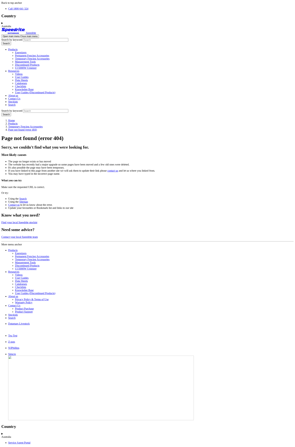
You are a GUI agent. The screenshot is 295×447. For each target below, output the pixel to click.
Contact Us (14, 98)
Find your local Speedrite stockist (19, 222)
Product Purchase (24, 308)
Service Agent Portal (19, 442)
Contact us (14, 204)
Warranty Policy (23, 302)
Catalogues (21, 83)
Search (12, 104)
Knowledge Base (24, 89)
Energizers (20, 52)
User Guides (22, 77)
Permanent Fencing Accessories (32, 55)
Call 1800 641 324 (18, 8)
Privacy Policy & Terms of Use (32, 299)
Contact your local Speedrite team (19, 236)
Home (11, 120)
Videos (19, 74)
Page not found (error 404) (22, 129)
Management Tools (25, 61)
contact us (112, 170)
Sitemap (23, 201)
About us (13, 95)
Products (13, 49)
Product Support (24, 311)
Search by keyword (11, 39)
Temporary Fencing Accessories (32, 58)
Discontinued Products (27, 64)
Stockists (13, 101)
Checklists (20, 86)
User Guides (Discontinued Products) (35, 92)
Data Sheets (21, 80)
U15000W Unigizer (26, 67)
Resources (13, 70)
